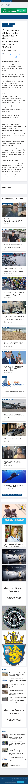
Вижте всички (22, 202)
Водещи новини (7, 26)
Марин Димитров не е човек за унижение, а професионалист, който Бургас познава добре (13, 246)
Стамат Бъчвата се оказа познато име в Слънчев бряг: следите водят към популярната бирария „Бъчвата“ (14, 221)
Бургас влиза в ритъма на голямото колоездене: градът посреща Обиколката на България (14, 294)
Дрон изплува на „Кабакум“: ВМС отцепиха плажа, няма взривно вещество (13, 343)
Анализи (5, 351)
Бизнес (5, 24)
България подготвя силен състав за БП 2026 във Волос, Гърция (14, 392)
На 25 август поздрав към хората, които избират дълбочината (13, 485)
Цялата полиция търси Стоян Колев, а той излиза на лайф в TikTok (12, 462)
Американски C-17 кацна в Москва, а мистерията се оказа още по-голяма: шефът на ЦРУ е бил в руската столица (14, 368)
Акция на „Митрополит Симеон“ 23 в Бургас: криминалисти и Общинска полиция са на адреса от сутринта (14, 318)
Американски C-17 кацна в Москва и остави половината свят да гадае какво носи (14, 416)
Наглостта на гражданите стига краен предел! (12, 439)
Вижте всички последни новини (12, 494)
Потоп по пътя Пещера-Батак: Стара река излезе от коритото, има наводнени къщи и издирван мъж (17, 700)
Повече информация (10, 782)
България (11, 24)
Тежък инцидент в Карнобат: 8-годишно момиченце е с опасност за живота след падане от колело (13, 270)
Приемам (20, 782)
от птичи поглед (6, 1)
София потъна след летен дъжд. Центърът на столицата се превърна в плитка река (16, 692)
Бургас (5, 229)
